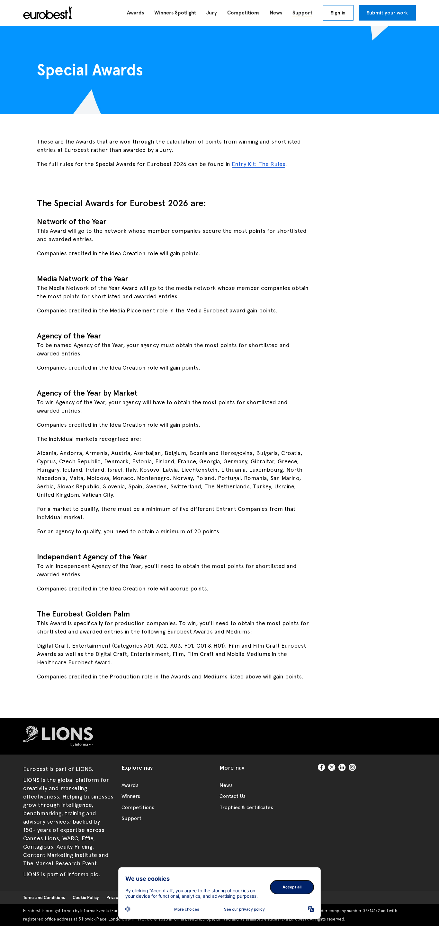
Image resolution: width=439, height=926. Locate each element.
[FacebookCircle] (322, 768)
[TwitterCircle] (332, 768)
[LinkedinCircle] (342, 768)
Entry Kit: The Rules (258, 164)
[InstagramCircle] (352, 768)
